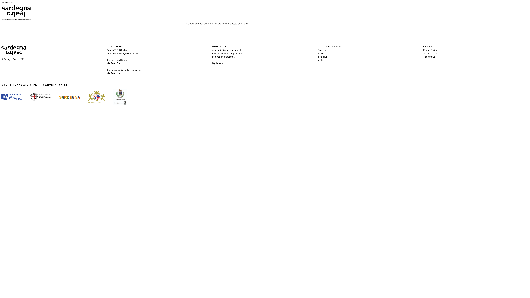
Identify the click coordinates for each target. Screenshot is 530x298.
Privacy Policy (430, 50)
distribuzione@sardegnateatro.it (227, 53)
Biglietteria (217, 63)
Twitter (321, 53)
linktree (321, 60)
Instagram (322, 57)
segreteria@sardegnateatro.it (226, 50)
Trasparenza (429, 57)
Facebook (323, 50)
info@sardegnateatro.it (223, 57)
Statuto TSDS (430, 53)
